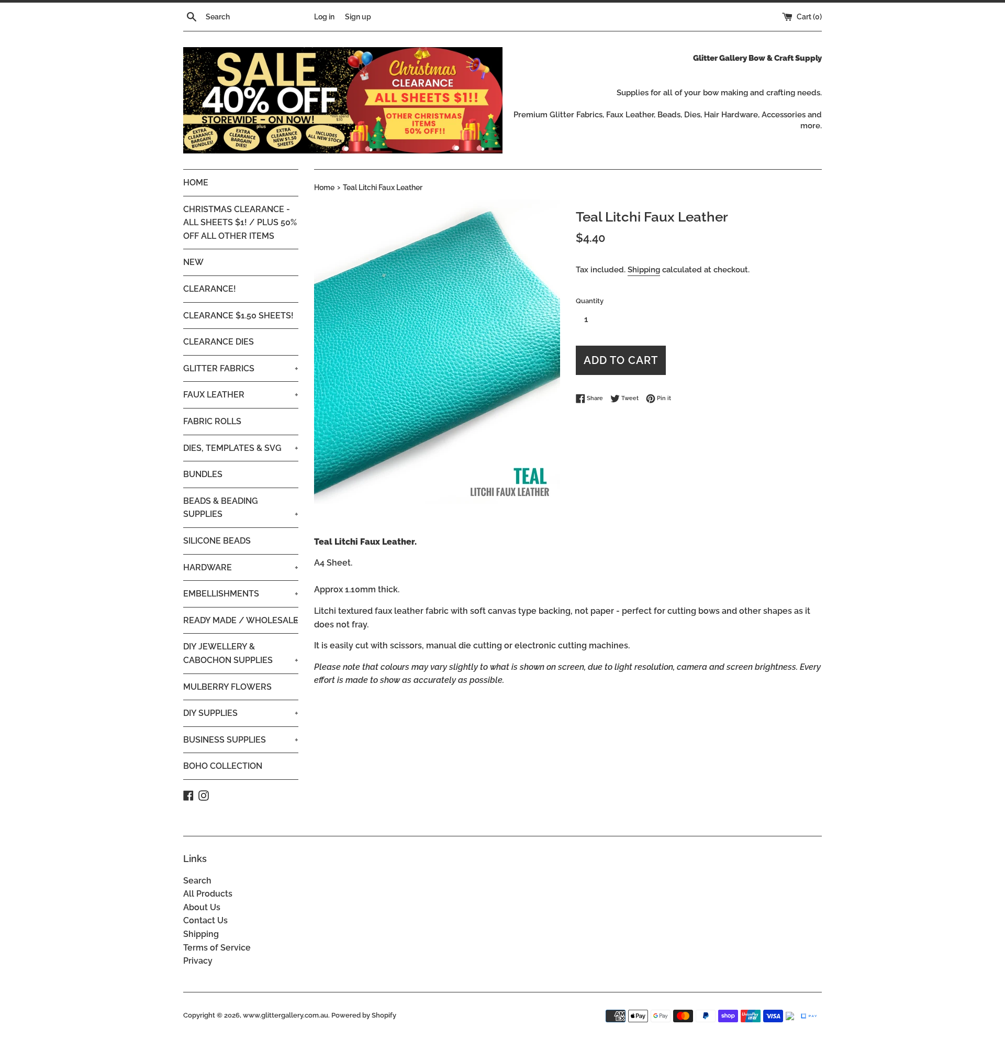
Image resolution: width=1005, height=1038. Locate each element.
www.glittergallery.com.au (285, 1015)
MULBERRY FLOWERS (227, 687)
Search (197, 881)
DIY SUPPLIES (240, 713)
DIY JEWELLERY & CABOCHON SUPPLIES (240, 653)
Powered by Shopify (363, 1015)
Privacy (198, 961)
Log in (324, 16)
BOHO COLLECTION (222, 766)
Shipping (644, 269)
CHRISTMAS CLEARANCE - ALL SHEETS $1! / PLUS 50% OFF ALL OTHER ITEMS (240, 222)
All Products (207, 894)
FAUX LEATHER (240, 395)
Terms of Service (217, 948)
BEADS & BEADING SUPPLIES (240, 508)
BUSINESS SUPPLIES (240, 740)
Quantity (590, 301)
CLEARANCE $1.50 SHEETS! (238, 316)
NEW (193, 262)
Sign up (358, 16)
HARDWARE (240, 567)
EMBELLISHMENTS (240, 594)
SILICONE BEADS (217, 541)
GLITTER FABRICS (240, 368)
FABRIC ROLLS (212, 421)
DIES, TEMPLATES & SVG (240, 448)
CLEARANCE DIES (218, 342)
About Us (201, 907)
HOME (195, 182)
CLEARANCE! (209, 289)
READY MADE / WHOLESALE (240, 620)
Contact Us (205, 920)
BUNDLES (202, 474)
